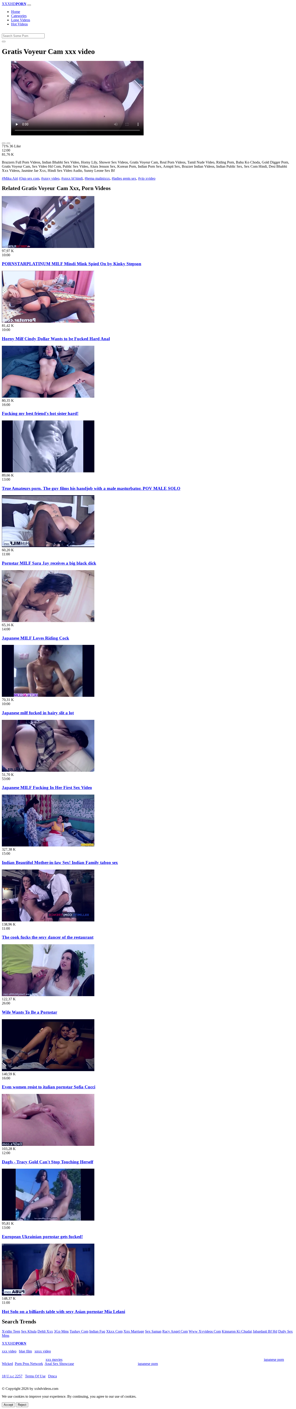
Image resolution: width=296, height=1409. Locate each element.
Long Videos (20, 20)
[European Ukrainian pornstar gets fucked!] (48, 1219)
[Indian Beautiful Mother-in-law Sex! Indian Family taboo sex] (48, 845)
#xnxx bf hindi (72, 178)
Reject (22, 1404)
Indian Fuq (97, 1331)
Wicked (7, 1364)
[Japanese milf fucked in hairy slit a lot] (48, 695)
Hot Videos (19, 24)
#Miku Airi (10, 178)
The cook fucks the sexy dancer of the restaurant (47, 937)
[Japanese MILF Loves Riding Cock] (48, 621)
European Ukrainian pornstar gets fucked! (42, 1236)
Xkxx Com (114, 1331)
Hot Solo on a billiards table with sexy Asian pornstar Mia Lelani (63, 1311)
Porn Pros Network (29, 1364)
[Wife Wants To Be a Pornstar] (48, 995)
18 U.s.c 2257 (12, 1376)
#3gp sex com (29, 178)
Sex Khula (29, 1331)
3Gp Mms (61, 1331)
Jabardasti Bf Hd (265, 1331)
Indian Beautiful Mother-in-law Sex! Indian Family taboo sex (60, 862)
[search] (4, 41)
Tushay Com (79, 1331)
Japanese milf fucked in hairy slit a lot (38, 712)
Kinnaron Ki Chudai (237, 1331)
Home (15, 12)
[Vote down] (8, 143)
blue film (25, 1351)
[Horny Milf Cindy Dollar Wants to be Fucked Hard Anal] (48, 321)
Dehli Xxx (45, 1331)
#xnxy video (50, 178)
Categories (19, 16)
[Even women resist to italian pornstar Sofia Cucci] (48, 1070)
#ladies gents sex (124, 178)
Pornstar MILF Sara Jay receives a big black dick (49, 563)
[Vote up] (4, 143)
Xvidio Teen (11, 1331)
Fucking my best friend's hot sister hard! (40, 413)
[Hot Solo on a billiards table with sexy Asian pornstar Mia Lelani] (48, 1294)
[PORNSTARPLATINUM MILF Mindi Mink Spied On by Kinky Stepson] (48, 247)
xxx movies (54, 1359)
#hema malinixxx (97, 178)
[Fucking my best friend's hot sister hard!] (48, 396)
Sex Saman (153, 1331)
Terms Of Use (35, 1376)
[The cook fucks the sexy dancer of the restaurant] (48, 920)
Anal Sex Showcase (59, 1364)
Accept (8, 1404)
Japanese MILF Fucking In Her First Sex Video (47, 787)
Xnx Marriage (133, 1331)
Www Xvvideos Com (205, 1331)
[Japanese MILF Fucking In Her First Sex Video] (48, 770)
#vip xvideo (146, 178)
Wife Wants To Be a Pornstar (29, 1012)
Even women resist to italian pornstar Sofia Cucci (48, 1086)
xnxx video (42, 1351)
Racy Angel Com (175, 1331)
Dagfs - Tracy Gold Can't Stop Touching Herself (47, 1161)
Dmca (52, 1376)
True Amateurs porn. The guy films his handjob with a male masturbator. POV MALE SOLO (91, 488)
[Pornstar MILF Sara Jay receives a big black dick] (48, 546)
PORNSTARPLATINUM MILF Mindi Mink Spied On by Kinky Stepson (71, 263)
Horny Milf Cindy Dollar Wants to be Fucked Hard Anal (56, 338)
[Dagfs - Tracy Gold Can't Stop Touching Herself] (48, 1145)
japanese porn (274, 1359)
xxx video (9, 1351)
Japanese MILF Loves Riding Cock (35, 638)
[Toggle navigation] (29, 5)
